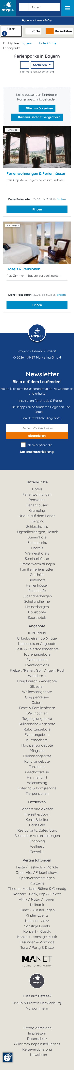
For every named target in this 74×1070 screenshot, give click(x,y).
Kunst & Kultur (37, 819)
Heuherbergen (37, 606)
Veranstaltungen (37, 860)
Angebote (37, 626)
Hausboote (37, 612)
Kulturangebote (37, 761)
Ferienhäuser (37, 505)
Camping (37, 521)
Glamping (37, 510)
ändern (61, 199)
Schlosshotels (37, 526)
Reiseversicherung (37, 1049)
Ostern (37, 702)
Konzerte (37, 883)
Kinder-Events (37, 915)
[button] (38, 6)
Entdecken (37, 802)
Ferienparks (37, 542)
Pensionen (37, 499)
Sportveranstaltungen (37, 878)
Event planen (37, 659)
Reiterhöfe (37, 580)
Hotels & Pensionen (23, 269)
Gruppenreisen (37, 697)
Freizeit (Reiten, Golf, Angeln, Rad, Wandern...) (37, 673)
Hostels (37, 548)
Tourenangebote (37, 654)
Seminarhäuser (37, 558)
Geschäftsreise (37, 772)
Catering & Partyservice (37, 788)
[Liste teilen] (24, 65)
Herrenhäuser (37, 585)
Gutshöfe (37, 574)
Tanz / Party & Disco (37, 947)
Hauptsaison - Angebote (37, 681)
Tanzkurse (37, 766)
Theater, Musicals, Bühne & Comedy (37, 888)
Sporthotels (37, 617)
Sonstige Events (37, 926)
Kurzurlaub (37, 633)
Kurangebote (37, 740)
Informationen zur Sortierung (37, 71)
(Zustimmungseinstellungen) (37, 1044)
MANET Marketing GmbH (43, 357)
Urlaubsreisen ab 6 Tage (37, 638)
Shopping (37, 841)
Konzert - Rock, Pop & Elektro (37, 894)
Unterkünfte (47, 43)
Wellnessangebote (37, 691)
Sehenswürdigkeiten (37, 809)
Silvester (37, 686)
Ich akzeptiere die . (37, 448)
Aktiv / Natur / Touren (37, 899)
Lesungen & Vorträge (37, 942)
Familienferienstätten (37, 569)
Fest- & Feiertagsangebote (37, 649)
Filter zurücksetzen (39, 108)
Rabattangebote (37, 729)
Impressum (37, 1033)
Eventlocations (37, 665)
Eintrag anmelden (37, 1028)
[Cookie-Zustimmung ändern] (7, 1057)
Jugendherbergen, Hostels (37, 532)
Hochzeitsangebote (37, 745)
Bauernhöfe (37, 537)
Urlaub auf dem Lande (37, 515)
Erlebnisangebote (37, 756)
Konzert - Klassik (37, 931)
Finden (37, 209)
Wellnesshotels (37, 553)
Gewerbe (37, 851)
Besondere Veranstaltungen (37, 835)
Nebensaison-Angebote (37, 643)
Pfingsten (37, 750)
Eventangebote (37, 734)
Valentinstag (37, 782)
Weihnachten (37, 713)
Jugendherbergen (37, 596)
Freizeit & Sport (37, 814)
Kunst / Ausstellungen (37, 910)
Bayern (27, 43)
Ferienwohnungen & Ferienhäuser (36, 173)
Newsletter (38, 1054)
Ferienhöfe (37, 590)
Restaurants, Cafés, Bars (37, 830)
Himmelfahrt (37, 777)
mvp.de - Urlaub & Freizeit (37, 351)
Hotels (37, 489)
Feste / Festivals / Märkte (37, 867)
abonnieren (37, 436)
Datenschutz (37, 1038)
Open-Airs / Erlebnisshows (37, 872)
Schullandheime (37, 601)
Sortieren (40, 65)
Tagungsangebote (37, 718)
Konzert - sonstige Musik (37, 936)
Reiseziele (37, 825)
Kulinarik (37, 904)
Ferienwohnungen (37, 494)
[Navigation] (67, 8)
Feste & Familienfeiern (37, 708)
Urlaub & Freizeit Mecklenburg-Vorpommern (37, 1006)
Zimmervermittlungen (37, 564)
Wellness (37, 846)
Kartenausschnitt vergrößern (38, 117)
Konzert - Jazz (37, 920)
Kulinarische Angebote (37, 724)
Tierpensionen (37, 793)
